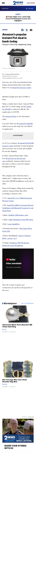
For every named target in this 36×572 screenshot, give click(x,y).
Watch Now (30, 3)
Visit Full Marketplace (27, 303)
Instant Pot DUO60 (26, 123)
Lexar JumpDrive (14, 224)
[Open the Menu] (3, 2)
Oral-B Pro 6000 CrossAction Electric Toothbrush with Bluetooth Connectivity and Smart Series (18, 208)
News (5, 30)
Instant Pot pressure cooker (21, 87)
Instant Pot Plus (10, 116)
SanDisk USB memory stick (18, 215)
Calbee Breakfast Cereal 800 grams (20, 219)
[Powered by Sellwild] (31, 417)
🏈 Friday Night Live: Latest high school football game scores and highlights (18, 19)
